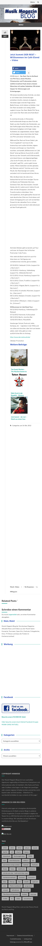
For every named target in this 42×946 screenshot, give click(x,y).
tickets (24, 894)
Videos (17, 587)
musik (26, 882)
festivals (35, 865)
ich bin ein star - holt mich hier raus (15, 873)
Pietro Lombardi (15, 886)
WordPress (28, 942)
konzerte (31, 877)
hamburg (31, 869)
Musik (12, 587)
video (18, 898)
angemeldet (13, 614)
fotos (12, 869)
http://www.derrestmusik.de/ (20, 337)
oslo (4, 886)
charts (18, 852)
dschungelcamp (19, 856)
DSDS (30, 856)
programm (28, 886)
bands (35, 848)
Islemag (12, 942)
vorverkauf (27, 898)
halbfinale (21, 869)
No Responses (29, 587)
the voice (26, 890)
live (19, 882)
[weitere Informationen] (28, 72)
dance (26, 852)
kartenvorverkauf (9, 877)
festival (25, 865)
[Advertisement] (25, 506)
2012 (19, 848)
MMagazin (13, 592)
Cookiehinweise (15, 939)
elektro (25, 860)
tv (12, 898)
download (6, 856)
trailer (5, 898)
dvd (4, 860)
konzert (22, 877)
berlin (5, 852)
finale (5, 869)
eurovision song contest (11, 865)
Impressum (10, 935)
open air (35, 882)
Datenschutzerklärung (25, 935)
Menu (32, 2)
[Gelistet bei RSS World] (6, 834)
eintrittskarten (14, 860)
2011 (12, 848)
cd (12, 852)
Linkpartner (28, 939)
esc (33, 860)
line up (12, 882)
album (27, 848)
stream (5, 890)
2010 (5, 848)
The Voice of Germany (10, 894)
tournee (33, 894)
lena (4, 882)
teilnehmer (15, 890)
